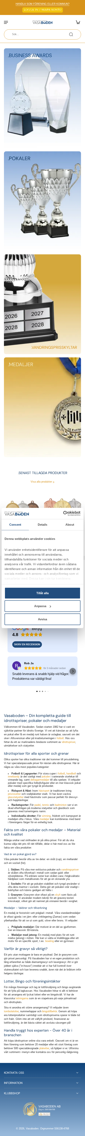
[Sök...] (71, 34)
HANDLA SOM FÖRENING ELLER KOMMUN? (42, 4)
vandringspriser (70, 869)
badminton (61, 805)
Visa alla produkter (41, 481)
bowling (49, 941)
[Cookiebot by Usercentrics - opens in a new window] (63, 513)
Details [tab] (42, 524)
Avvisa (42, 619)
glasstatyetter (16, 797)
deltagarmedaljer (39, 779)
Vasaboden (32, 1128)
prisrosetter (14, 794)
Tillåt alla (42, 593)
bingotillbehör (49, 1011)
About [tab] (69, 524)
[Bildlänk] (42, 98)
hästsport (44, 791)
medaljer (44, 819)
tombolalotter (11, 1011)
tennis (45, 805)
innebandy (14, 776)
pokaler (46, 776)
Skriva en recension (27, 644)
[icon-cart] (76, 22)
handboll (71, 773)
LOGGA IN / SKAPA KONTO (42, 9)
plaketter (44, 1048)
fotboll (60, 738)
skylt (57, 895)
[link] (53, 482)
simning (46, 816)
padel (37, 805)
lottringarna (22, 998)
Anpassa (40, 606)
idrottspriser (68, 742)
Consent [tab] (15, 524)
